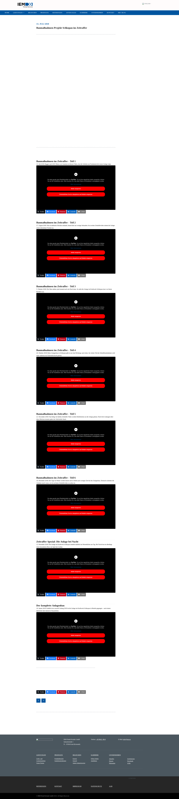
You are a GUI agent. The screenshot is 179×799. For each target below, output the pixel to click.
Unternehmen (115, 755)
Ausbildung (94, 761)
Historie (111, 761)
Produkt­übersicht (59, 758)
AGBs (128, 763)
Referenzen (41, 786)
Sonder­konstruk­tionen (60, 761)
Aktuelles (111, 759)
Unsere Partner (40, 763)
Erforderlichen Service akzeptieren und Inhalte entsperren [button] (75, 194)
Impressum (77, 786)
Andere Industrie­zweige (79, 763)
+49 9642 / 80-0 (101, 739)
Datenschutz (96, 786)
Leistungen (41, 755)
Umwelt (75, 761)
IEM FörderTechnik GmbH (45, 796)
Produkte (59, 755)
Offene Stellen (95, 758)
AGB (110, 786)
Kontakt (58, 786)
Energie (75, 758)
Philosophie (112, 763)
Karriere (95, 755)
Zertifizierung (131, 759)
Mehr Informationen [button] (75, 184)
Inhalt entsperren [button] (76, 188)
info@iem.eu (127, 739)
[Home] (44, 741)
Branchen (77, 755)
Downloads (130, 761)
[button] (40, 211)
